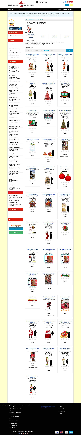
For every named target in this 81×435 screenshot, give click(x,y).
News (61, 406)
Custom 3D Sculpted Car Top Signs (14, 168)
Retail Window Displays (14, 147)
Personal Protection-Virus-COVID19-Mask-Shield (14, 71)
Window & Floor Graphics (12, 94)
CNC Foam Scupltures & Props (14, 123)
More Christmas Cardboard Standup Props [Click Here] (31, 36)
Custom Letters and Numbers (13, 91)
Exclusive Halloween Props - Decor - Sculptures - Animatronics (15, 53)
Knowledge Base (13, 425)
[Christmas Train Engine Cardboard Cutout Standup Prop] (32, 120)
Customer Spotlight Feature (13, 55)
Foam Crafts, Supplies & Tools (14, 114)
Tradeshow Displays (13, 144)
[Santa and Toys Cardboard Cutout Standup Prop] (32, 331)
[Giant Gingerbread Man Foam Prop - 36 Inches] (32, 282)
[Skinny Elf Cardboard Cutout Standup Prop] (49, 358)
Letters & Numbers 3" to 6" (13, 195)
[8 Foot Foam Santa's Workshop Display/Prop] (48, 202)
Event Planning (12, 63)
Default (47, 50)
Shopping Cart (62, 411)
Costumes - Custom (13, 108)
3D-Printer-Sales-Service (14, 120)
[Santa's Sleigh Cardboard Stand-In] (32, 356)
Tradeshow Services (13, 142)
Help (18, 9)
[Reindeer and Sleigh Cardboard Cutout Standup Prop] (48, 149)
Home (26, 19)
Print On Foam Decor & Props (14, 81)
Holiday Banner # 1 (65, 273)
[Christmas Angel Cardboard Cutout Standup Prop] (65, 204)
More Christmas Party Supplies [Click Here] (55, 36)
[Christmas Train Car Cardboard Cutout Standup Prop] (65, 92)
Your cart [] (70, 9)
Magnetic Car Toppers (14, 171)
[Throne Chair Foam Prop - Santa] (65, 145)
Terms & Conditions (14, 420)
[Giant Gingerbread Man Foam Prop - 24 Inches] (65, 258)
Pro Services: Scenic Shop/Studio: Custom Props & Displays (14, 67)
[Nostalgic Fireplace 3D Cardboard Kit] (65, 304)
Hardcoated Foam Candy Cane (49, 273)
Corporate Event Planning (13, 184)
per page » (69, 50)
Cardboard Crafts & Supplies (13, 117)
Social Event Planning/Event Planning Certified (14, 188)
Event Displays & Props (14, 177)
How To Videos (13, 427)
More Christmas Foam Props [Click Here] (43, 36)
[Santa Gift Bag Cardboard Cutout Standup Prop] (49, 331)
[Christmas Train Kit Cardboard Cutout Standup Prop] (48, 116)
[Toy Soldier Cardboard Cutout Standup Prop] (32, 386)
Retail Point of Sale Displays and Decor (13, 150)
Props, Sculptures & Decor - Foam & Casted (14, 78)
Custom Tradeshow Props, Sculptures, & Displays (13, 139)
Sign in (59, 9)
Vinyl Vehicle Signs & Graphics (14, 174)
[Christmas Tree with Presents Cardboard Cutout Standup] (65, 122)
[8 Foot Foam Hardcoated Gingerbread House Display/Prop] (32, 202)
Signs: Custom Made (14, 97)
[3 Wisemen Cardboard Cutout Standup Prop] (49, 177)
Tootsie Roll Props (13, 111)
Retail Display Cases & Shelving (14, 157)
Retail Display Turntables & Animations (14, 165)
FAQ (11, 418)
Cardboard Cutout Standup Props (13, 85)
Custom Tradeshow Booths (13, 135)
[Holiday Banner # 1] (65, 276)
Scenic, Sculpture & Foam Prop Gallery (15, 46)
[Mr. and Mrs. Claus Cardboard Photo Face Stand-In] (48, 304)
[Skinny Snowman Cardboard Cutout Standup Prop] (65, 358)
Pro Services (11, 50)
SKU (32, 50)
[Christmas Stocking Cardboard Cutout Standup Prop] (49, 232)
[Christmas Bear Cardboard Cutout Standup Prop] (32, 64)
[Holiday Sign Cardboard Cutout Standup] (32, 146)
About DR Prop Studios (14, 416)
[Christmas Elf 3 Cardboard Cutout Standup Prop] (32, 92)
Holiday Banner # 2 (32, 296)
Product (36, 50)
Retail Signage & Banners (13, 154)
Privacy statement (13, 423)
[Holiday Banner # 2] (32, 299)
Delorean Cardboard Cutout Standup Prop (15, 198)
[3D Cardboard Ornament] (65, 175)
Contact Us (62, 408)
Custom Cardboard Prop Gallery (14, 48)
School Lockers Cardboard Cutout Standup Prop (15, 205)
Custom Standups (13, 128)
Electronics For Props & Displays (14, 100)
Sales (52, 50)
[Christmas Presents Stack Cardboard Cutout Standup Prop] (49, 93)
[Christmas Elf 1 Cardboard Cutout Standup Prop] (49, 64)
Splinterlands (12, 75)
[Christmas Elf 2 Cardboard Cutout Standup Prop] (65, 64)
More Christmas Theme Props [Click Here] (66, 36)
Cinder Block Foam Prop (13, 202)
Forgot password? (12, 215)
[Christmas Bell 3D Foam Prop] (32, 228)
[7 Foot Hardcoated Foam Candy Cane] (48, 279)
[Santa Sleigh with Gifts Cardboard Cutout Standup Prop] (65, 331)
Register (64, 9)
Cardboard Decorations (14, 126)
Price (41, 50)
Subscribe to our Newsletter (13, 57)
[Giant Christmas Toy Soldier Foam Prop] (32, 257)
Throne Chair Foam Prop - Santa (65, 139)
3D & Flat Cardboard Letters (13, 132)
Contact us (12, 406)
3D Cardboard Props (13, 87)
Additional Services (11, 9)
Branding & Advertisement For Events (13, 180)
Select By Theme (31, 19)
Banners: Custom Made (14, 103)
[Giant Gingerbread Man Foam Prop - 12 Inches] (48, 258)
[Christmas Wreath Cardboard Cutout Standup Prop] (65, 228)
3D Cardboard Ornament (65, 166)
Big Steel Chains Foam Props (14, 200)
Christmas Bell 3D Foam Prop (32, 221)
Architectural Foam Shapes (13, 106)
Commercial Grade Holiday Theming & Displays (13, 161)
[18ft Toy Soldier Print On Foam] (32, 174)
